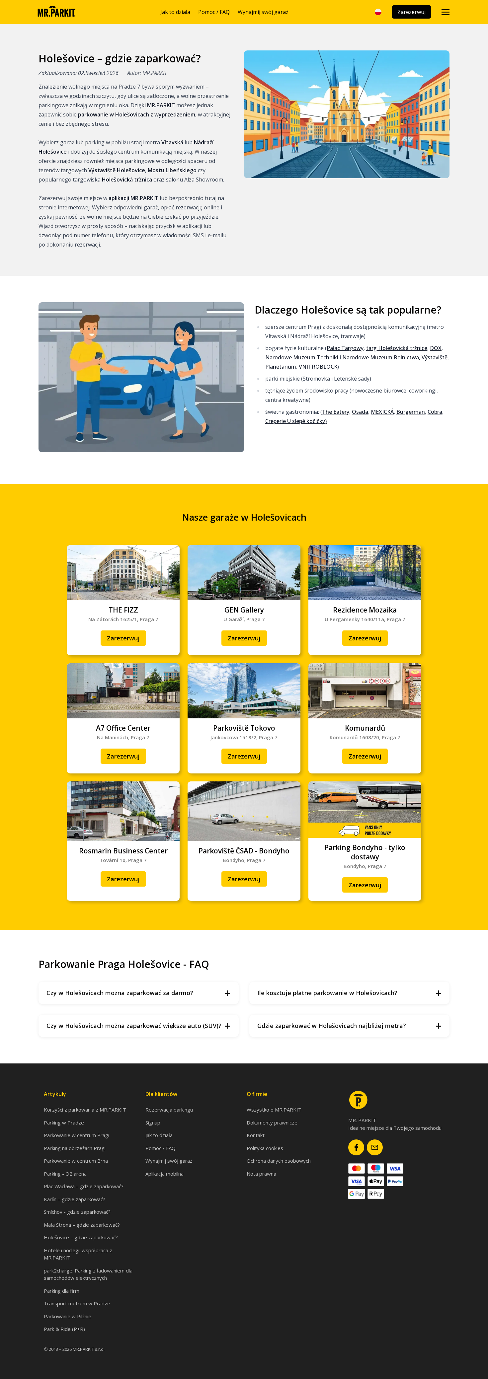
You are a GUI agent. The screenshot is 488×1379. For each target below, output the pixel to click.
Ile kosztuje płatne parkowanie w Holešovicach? (349, 993)
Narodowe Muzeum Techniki (301, 357)
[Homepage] (56, 12)
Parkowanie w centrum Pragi (76, 1135)
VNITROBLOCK (318, 366)
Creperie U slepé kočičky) (296, 421)
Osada (360, 411)
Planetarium (280, 366)
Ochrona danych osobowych (279, 1160)
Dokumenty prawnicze (272, 1122)
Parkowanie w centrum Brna (76, 1160)
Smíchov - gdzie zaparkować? (77, 1211)
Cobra (435, 411)
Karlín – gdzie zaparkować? (74, 1199)
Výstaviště (434, 357)
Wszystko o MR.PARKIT (274, 1109)
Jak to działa (175, 12)
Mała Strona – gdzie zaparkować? (82, 1224)
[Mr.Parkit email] (375, 1147)
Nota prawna (261, 1173)
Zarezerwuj (411, 12)
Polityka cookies (265, 1148)
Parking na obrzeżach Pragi (75, 1148)
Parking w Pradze (64, 1122)
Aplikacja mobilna (164, 1173)
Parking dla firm (61, 1290)
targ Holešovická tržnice (396, 348)
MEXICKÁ (382, 411)
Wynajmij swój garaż (263, 12)
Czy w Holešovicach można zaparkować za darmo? (138, 993)
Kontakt (256, 1135)
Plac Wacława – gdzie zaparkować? (83, 1186)
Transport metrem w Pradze (77, 1303)
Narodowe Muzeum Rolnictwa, (381, 357)
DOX (436, 348)
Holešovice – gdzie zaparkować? (81, 1237)
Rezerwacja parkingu (169, 1109)
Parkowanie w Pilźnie (67, 1316)
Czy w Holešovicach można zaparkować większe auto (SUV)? (138, 1026)
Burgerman (410, 411)
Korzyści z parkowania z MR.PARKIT (85, 1109)
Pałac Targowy (345, 348)
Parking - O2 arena (65, 1173)
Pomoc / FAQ (214, 12)
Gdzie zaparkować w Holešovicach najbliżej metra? (349, 1026)
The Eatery (335, 411)
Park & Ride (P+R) (64, 1329)
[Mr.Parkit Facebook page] (356, 1147)
